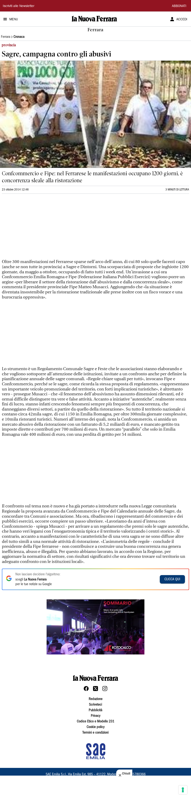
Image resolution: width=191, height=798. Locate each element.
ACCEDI (181, 19)
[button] (95, 627)
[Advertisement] (37, 228)
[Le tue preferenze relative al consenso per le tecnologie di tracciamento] (182, 789)
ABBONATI (179, 6)
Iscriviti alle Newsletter (18, 6)
